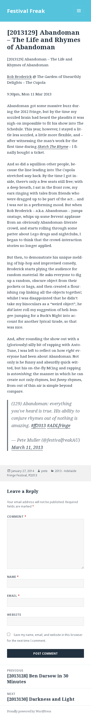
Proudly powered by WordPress (29, 711)
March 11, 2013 (27, 447)
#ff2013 (38, 425)
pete (44, 471)
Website (14, 615)
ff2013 (32, 475)
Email (13, 596)
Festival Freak (26, 10)
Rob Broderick (19, 76)
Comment (16, 517)
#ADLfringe (58, 425)
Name (13, 577)
